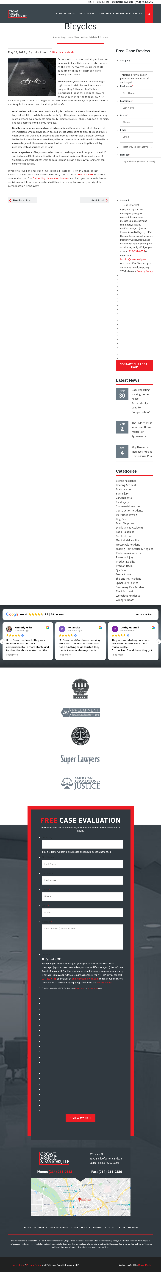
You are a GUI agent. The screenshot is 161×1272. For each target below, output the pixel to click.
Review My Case (80, 1118)
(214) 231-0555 (60, 1171)
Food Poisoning (125, 532)
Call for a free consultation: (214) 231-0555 (120, 2)
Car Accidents (124, 498)
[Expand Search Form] (149, 13)
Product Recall (124, 566)
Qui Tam (121, 570)
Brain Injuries (123, 489)
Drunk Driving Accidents (129, 528)
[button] (158, 641)
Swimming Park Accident (130, 587)
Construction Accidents (129, 511)
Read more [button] (12, 654)
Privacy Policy (144, 271)
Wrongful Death (125, 600)
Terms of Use (17, 1265)
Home (56, 37)
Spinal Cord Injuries (127, 583)
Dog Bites (122, 519)
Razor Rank (144, 1265)
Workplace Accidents (128, 596)
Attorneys (40, 1227)
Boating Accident (126, 485)
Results (85, 1227)
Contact (110, 1227)
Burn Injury (122, 494)
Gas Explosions (124, 536)
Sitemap (133, 1227)
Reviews (98, 1227)
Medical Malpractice (127, 540)
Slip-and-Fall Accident (128, 579)
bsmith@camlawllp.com (134, 259)
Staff (74, 1227)
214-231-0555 (137, 251)
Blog (63, 37)
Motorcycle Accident (128, 545)
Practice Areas (59, 1227)
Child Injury (122, 502)
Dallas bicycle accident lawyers (51, 178)
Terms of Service (93, 988)
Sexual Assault (124, 574)
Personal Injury (124, 557)
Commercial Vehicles (128, 506)
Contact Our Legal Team (134, 365)
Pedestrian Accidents (128, 553)
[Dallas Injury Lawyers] (17, 14)
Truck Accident (124, 591)
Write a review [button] (144, 614)
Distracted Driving (126, 515)
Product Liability (125, 562)
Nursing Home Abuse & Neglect (134, 549)
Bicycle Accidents (63, 52)
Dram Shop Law (125, 523)
